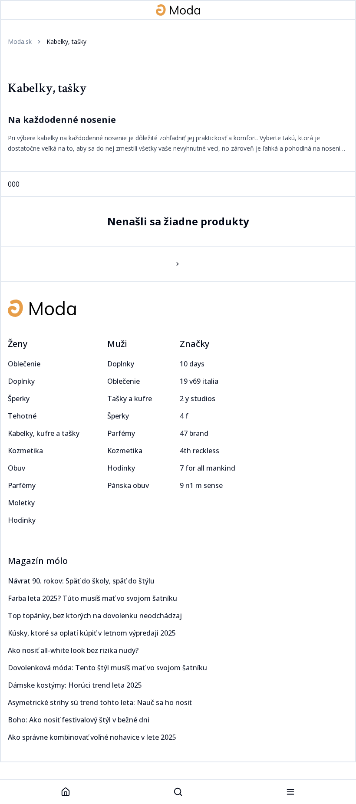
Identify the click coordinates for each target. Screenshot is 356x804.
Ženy (17, 343)
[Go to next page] (178, 264)
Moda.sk (20, 41)
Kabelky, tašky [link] (66, 41)
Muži (117, 343)
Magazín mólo (38, 561)
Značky (194, 343)
